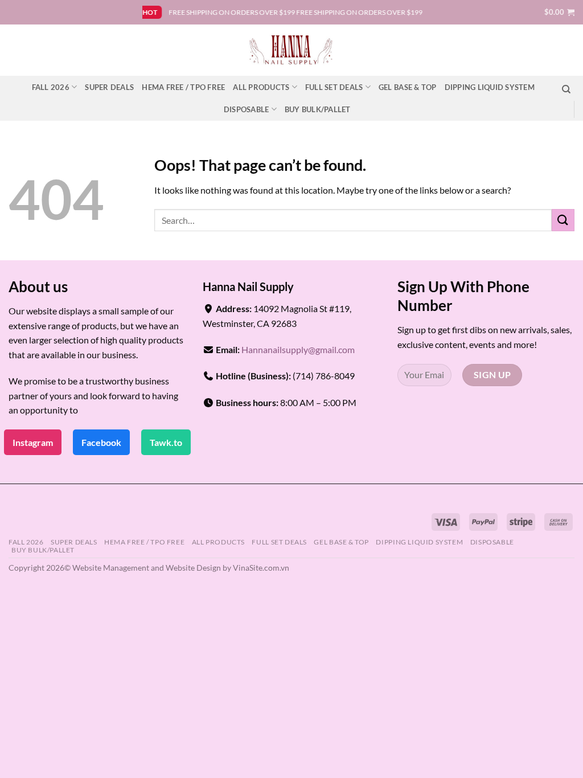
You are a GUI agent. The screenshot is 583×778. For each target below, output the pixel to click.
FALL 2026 (50, 87)
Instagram (33, 442)
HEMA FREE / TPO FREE (183, 87)
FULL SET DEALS (334, 87)
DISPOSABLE (246, 109)
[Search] (566, 89)
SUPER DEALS (109, 87)
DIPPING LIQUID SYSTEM (490, 87)
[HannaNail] (292, 50)
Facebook (101, 442)
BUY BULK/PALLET (318, 109)
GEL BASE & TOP (408, 87)
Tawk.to (166, 442)
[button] (559, 12)
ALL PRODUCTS (261, 87)
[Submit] (563, 220)
